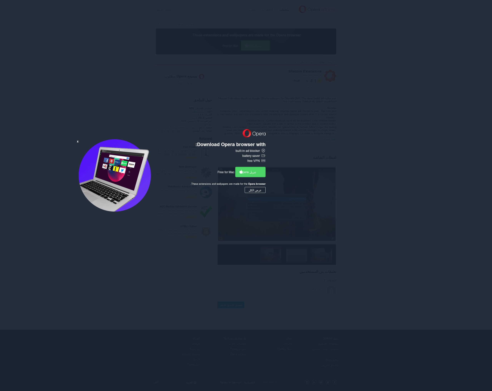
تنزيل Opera (248, 172)
